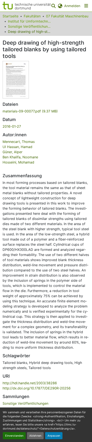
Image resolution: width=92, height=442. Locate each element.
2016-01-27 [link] (12, 126)
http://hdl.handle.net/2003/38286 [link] (30, 383)
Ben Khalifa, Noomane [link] (20, 157)
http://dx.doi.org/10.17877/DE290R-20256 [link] (37, 388)
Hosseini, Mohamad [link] (18, 162)
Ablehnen (35, 435)
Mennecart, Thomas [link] (19, 141)
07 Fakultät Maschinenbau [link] (67, 16)
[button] (27, 6)
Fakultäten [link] (32, 16)
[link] (46, 111)
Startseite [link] (10, 16)
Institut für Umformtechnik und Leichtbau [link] (29, 21)
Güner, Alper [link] (12, 152)
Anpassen (53, 435)
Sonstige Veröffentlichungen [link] (29, 26)
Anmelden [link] (72, 6)
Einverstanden (14, 435)
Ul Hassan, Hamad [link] (17, 147)
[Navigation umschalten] (86, 6)
